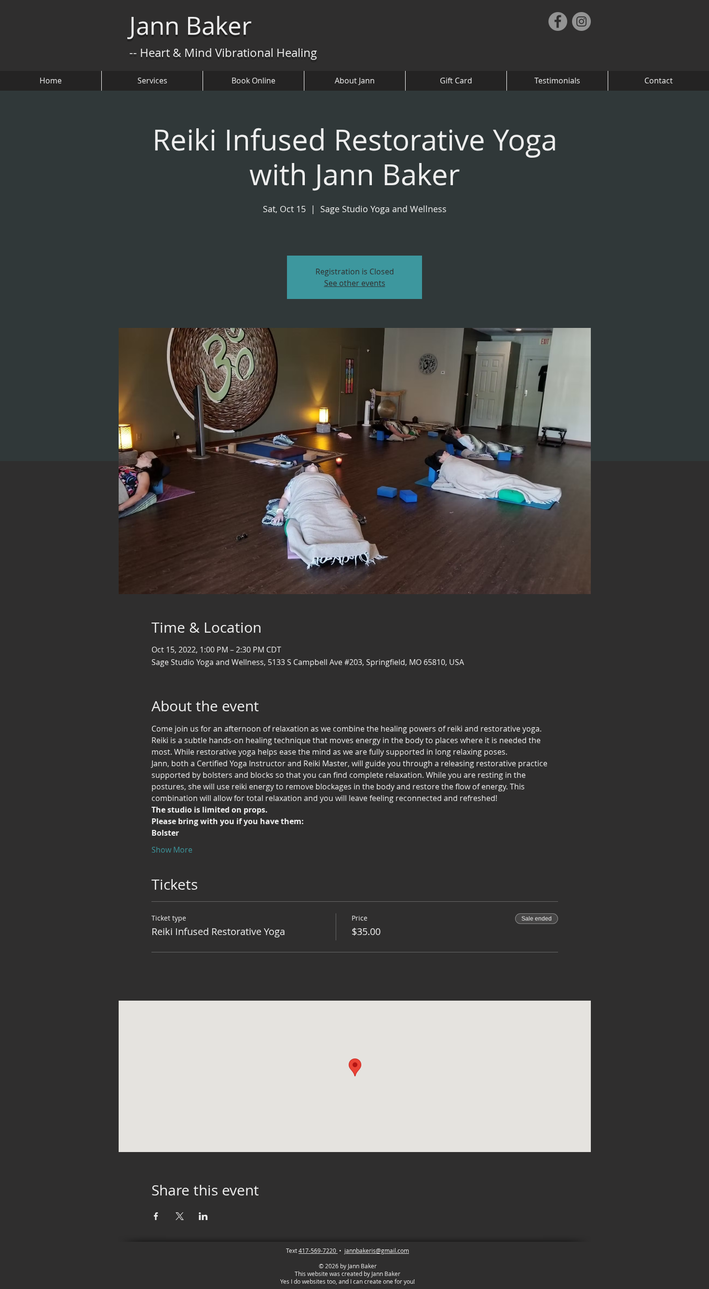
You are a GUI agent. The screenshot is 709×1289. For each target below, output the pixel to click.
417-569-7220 (318, 1250)
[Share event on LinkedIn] (203, 1216)
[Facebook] (557, 21)
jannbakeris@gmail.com (376, 1250)
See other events (354, 283)
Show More (171, 849)
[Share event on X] (179, 1216)
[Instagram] (581, 21)
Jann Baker (190, 25)
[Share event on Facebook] (156, 1216)
